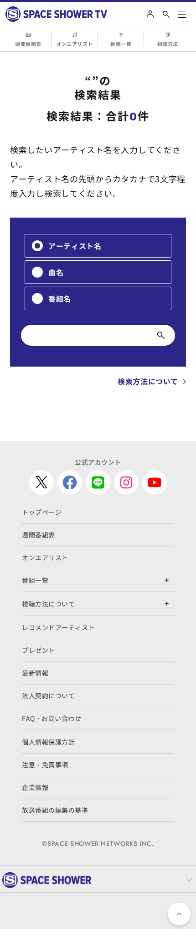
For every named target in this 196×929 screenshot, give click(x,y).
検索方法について (148, 381)
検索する (161, 335)
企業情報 (35, 787)
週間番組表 (28, 43)
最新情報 (35, 672)
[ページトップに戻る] (179, 914)
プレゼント (38, 650)
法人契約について (48, 695)
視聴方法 (167, 43)
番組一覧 (120, 43)
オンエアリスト (75, 43)
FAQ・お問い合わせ (52, 718)
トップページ (42, 512)
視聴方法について (48, 603)
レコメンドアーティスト (58, 627)
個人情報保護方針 (48, 741)
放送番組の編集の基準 (55, 810)
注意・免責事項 (45, 764)
